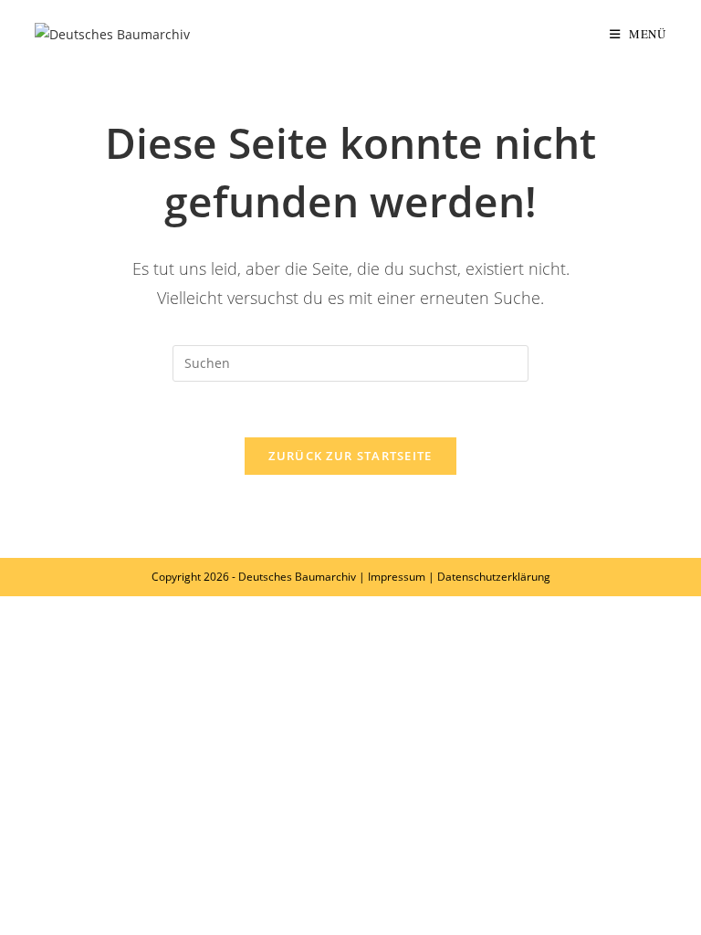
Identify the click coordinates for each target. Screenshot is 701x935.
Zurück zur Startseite (350, 455)
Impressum (396, 576)
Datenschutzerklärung (493, 576)
